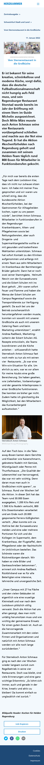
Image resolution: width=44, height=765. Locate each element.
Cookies (36, 750)
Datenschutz (34, 755)
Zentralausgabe (11, 14)
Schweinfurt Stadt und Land (17, 22)
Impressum (35, 760)
